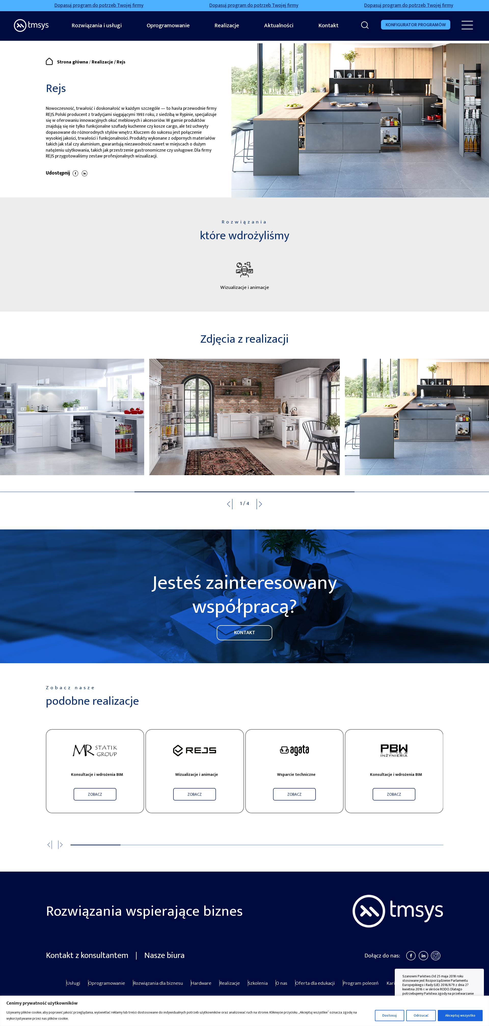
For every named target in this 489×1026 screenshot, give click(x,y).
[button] (262, 504)
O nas (281, 983)
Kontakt (328, 25)
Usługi (73, 983)
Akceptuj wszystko (460, 1015)
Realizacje (226, 25)
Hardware (201, 983)
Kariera (394, 983)
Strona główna (72, 62)
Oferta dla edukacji (315, 983)
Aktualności (278, 25)
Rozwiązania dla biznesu (158, 983)
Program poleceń (360, 983)
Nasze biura (164, 955)
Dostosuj (389, 1015)
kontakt (244, 633)
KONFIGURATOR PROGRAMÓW (416, 25)
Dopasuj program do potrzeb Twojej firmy (182, 5)
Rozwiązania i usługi (97, 25)
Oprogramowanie (168, 25)
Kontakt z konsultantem (88, 955)
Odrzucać (421, 1015)
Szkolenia (258, 983)
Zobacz (95, 794)
